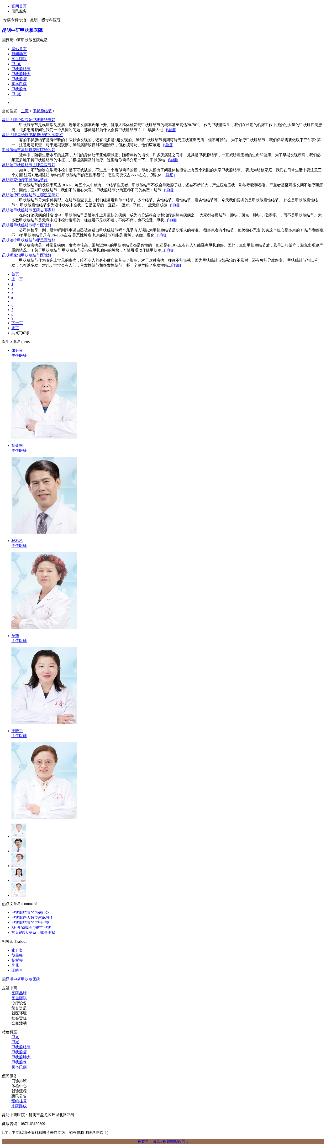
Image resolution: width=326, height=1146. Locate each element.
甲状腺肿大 (21, 74)
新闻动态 (19, 54)
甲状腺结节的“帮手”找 (30, 923)
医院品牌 (19, 993)
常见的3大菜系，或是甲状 (33, 933)
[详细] (171, 130)
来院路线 (19, 1106)
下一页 (17, 323)
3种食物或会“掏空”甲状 (31, 928)
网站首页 (19, 49)
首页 (15, 274)
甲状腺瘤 (19, 79)
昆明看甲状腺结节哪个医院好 (27, 225)
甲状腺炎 (19, 89)
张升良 (17, 950)
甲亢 (15, 1037)
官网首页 (19, 6)
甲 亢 (16, 64)
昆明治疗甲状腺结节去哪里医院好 (30, 195)
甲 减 (16, 94)
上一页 (17, 279)
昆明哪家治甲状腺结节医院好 (27, 255)
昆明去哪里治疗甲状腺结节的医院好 (32, 135)
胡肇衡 (17, 955)
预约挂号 (19, 1101)
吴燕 (15, 965)
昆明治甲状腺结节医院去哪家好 (28, 210)
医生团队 (19, 59)
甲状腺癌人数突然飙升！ (32, 918)
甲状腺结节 (21, 69)
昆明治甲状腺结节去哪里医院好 (28, 165)
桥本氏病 (19, 84)
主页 (25, 111)
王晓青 (17, 970)
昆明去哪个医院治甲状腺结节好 (28, 120)
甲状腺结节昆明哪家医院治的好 (28, 150)
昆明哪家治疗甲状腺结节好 (25, 180)
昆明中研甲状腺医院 (22, 30)
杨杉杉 (17, 960)
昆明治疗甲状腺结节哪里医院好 (28, 240)
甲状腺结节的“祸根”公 (30, 912)
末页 (15, 328)
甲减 (15, 1042)
